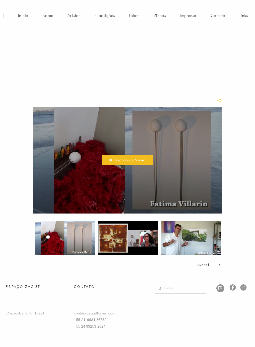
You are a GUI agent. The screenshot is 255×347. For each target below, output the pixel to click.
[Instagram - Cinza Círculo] (243, 287)
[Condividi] (217, 100)
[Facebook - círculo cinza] (233, 287)
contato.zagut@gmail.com (94, 313)
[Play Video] (65, 238)
